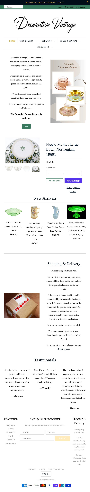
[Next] (36, 150)
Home (12, 41)
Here (26, 126)
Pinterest (42, 469)
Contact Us (11, 440)
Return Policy (11, 432)
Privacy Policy (11, 443)
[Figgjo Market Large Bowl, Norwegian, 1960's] (21, 150)
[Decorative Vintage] (45, 23)
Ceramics (47, 41)
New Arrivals (45, 198)
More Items (43, 47)
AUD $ (45, 474)
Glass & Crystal (69, 41)
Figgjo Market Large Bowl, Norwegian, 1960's (62, 149)
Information (27, 41)
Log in (59, 7)
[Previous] (7, 150)
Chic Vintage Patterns (56, 469)
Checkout (80, 7)
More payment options (73, 189)
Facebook (32, 469)
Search (10, 436)
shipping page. (63, 349)
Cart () (70, 7)
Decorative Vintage (48, 480)
